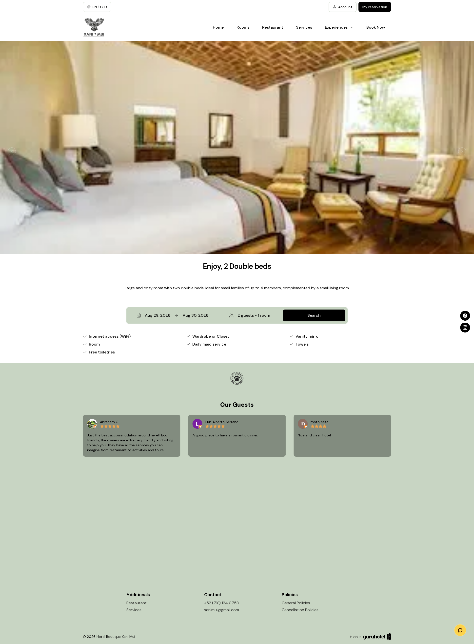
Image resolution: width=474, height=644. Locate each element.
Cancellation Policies (300, 609)
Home (218, 27)
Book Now (375, 27)
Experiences (336, 27)
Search (314, 315)
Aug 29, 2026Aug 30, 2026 (176, 315)
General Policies (296, 602)
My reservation (374, 7)
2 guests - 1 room (253, 315)
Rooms (243, 27)
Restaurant (272, 27)
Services (304, 27)
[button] (237, 315)
